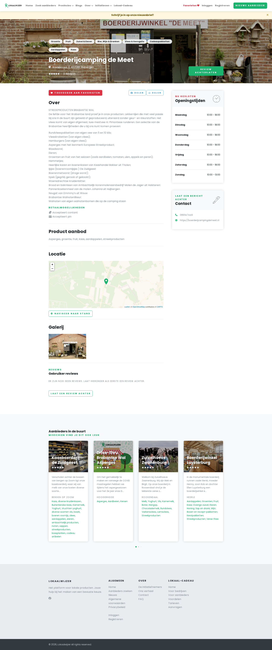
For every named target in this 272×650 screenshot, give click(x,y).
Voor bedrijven (177, 591)
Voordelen (174, 599)
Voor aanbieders (178, 595)
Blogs (79, 5)
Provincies (64, 5)
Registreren (222, 5)
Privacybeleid (116, 607)
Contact (143, 595)
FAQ (141, 599)
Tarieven (173, 603)
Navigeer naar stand (72, 313)
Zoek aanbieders (45, 5)
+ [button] (52, 264)
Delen (138, 93)
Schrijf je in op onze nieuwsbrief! (132, 15)
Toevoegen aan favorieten (76, 93)
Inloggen (207, 5)
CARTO (160, 306)
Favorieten (190, 5)
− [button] (52, 268)
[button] (136, 546)
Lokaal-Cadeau (123, 5)
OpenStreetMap (139, 306)
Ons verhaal (145, 591)
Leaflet (127, 306)
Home (29, 5)
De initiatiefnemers (150, 587)
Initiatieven (102, 5)
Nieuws (112, 595)
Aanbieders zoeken (120, 591)
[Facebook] (50, 598)
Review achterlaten (206, 71)
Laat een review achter (71, 393)
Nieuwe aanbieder (250, 5)
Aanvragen (175, 607)
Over (88, 5)
